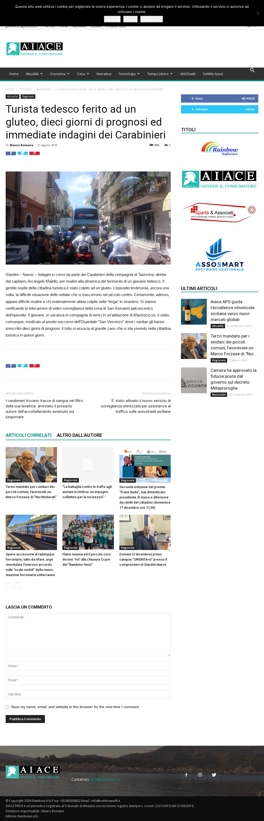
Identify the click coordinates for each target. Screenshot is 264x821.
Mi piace (248, 98)
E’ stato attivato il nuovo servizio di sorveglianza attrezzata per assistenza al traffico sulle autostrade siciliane (136, 406)
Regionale (44, 89)
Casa (81, 73)
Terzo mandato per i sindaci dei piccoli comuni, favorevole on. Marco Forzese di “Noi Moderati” (31, 492)
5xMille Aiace (213, 73)
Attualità (32, 73)
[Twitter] (255, 26)
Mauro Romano (21, 145)
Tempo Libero (158, 73)
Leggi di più (151, 19)
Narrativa (104, 73)
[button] (252, 70)
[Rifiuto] (257, 13)
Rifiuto (130, 19)
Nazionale (219, 394)
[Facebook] (242, 26)
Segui (250, 109)
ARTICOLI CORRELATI (29, 435)
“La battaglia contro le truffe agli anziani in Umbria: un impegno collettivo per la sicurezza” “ (87, 492)
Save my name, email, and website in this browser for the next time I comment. (75, 707)
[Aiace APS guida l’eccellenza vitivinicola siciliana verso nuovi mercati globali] (194, 312)
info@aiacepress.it (105, 779)
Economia (57, 73)
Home (14, 73)
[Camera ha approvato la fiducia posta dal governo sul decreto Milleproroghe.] (194, 380)
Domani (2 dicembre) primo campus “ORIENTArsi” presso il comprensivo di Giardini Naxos (143, 559)
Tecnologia (127, 73)
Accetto (112, 19)
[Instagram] (249, 26)
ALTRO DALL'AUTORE (79, 435)
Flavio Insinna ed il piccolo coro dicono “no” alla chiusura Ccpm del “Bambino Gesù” (86, 559)
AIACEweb (188, 73)
